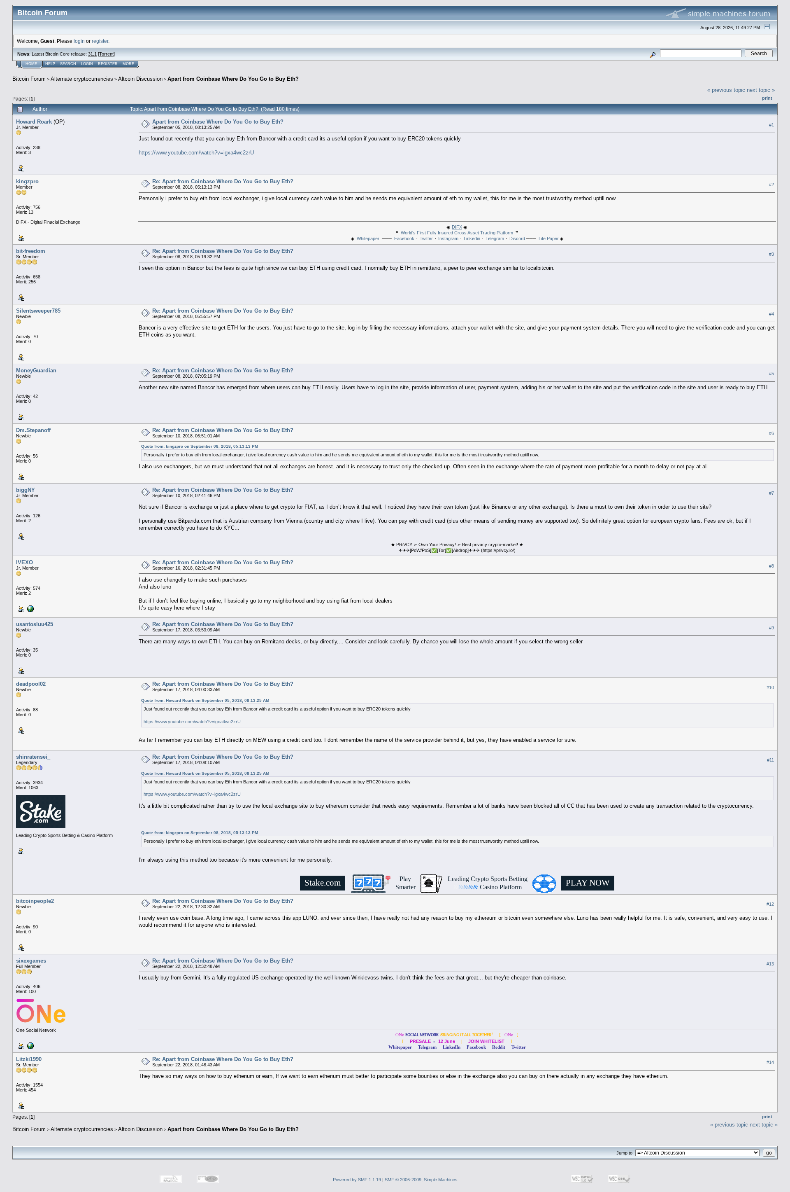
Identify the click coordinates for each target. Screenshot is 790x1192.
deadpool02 (31, 684)
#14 (770, 1062)
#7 (771, 493)
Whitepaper (368, 238)
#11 (770, 760)
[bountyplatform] (30, 1044)
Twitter (426, 238)
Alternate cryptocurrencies (82, 79)
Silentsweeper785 (38, 311)
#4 (771, 313)
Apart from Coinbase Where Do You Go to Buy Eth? (233, 79)
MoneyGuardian (36, 370)
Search (68, 64)
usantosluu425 (34, 624)
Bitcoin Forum (29, 79)
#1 (771, 124)
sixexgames (31, 961)
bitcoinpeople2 (35, 901)
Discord (517, 238)
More (128, 64)
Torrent (106, 53)
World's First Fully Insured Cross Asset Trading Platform (457, 232)
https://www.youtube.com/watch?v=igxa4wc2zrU (196, 153)
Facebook (404, 238)
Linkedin (472, 238)
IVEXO (24, 562)
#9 (771, 627)
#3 (771, 254)
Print (767, 98)
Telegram (495, 238)
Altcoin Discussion (140, 79)
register (100, 41)
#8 (771, 565)
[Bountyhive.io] (30, 608)
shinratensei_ (33, 757)
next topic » (761, 90)
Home (31, 64)
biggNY (25, 490)
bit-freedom (30, 251)
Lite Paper (549, 238)
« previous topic (726, 90)
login (79, 41)
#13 (770, 963)
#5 (771, 373)
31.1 (92, 53)
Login (87, 64)
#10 (770, 687)
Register (108, 64)
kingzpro (27, 181)
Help (50, 64)
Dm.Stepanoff (33, 430)
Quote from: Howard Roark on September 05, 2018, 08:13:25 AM (205, 700)
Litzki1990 (29, 1059)
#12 (770, 904)
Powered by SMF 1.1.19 (357, 1179)
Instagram (448, 238)
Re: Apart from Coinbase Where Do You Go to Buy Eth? (222, 181)
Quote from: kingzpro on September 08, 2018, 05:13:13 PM (199, 446)
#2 (771, 184)
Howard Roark (34, 122)
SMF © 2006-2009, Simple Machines (421, 1179)
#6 (771, 433)
